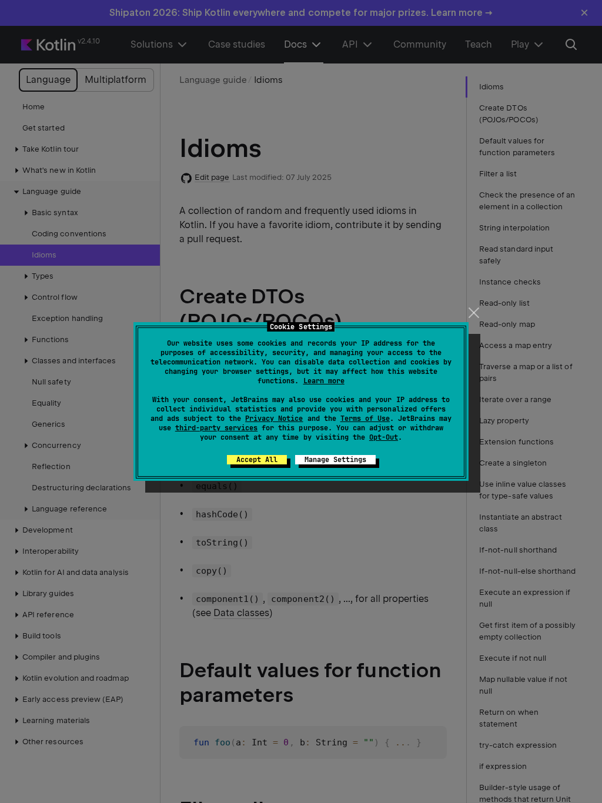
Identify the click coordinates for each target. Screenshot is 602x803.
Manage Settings (335, 459)
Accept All (256, 459)
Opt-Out (383, 437)
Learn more (324, 381)
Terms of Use (365, 418)
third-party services (216, 428)
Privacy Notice (274, 418)
